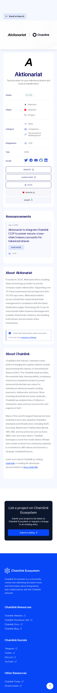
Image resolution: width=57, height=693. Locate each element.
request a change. (29, 337)
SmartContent (12, 685)
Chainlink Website (13, 615)
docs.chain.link (30, 467)
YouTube (9, 661)
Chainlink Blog (12, 628)
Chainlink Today (12, 681)
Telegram (9, 648)
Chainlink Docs (12, 624)
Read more (16, 247)
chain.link (10, 463)
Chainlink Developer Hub (17, 620)
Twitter (8, 653)
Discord (9, 657)
